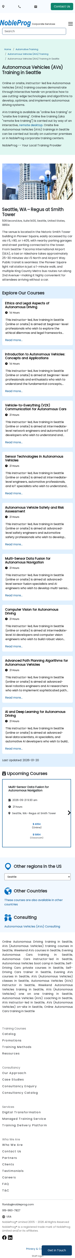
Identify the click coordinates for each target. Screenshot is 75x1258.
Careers (9, 1177)
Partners (9, 1158)
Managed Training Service (24, 1119)
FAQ (5, 1184)
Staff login (37, 1255)
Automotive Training (27, 49)
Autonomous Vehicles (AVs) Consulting (32, 926)
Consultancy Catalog (20, 1093)
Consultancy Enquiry (19, 1086)
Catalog (9, 1034)
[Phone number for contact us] (19, 6)
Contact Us (62, 6)
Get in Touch (57, 1250)
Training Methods (17, 1047)
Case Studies (13, 1079)
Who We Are (12, 1145)
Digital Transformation (21, 1112)
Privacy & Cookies (37, 1249)
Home (7, 49)
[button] (68, 812)
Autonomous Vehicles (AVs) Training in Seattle (33, 58)
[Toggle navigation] (70, 23)
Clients (8, 1164)
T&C (5, 1190)
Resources (11, 1053)
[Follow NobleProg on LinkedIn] (10, 1237)
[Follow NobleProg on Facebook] (4, 1237)
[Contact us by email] (35, 6)
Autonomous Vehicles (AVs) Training (28, 54)
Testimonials (13, 1171)
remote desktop (31, 125)
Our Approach (14, 1073)
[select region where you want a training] (3, 6)
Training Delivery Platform (24, 1125)
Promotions (12, 1040)
